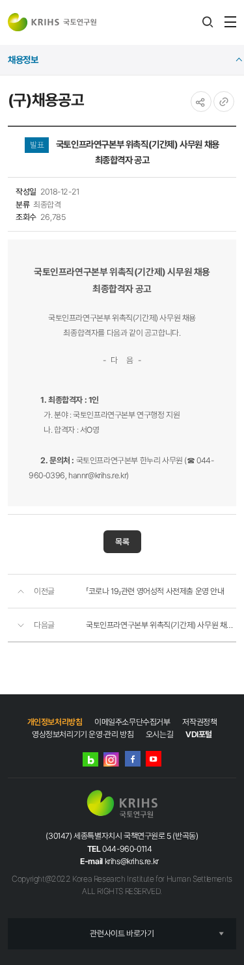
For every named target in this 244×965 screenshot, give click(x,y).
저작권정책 (199, 722)
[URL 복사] (223, 101)
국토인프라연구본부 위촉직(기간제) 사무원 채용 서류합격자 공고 (161, 625)
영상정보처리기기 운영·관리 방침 (82, 734)
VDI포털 (198, 734)
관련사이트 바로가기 (122, 933)
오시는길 (159, 734)
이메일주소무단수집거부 (132, 722)
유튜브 (153, 759)
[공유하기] (201, 101)
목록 (122, 542)
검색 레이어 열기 (207, 22)
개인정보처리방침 (55, 722)
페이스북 (133, 759)
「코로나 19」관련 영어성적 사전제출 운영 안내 (155, 591)
